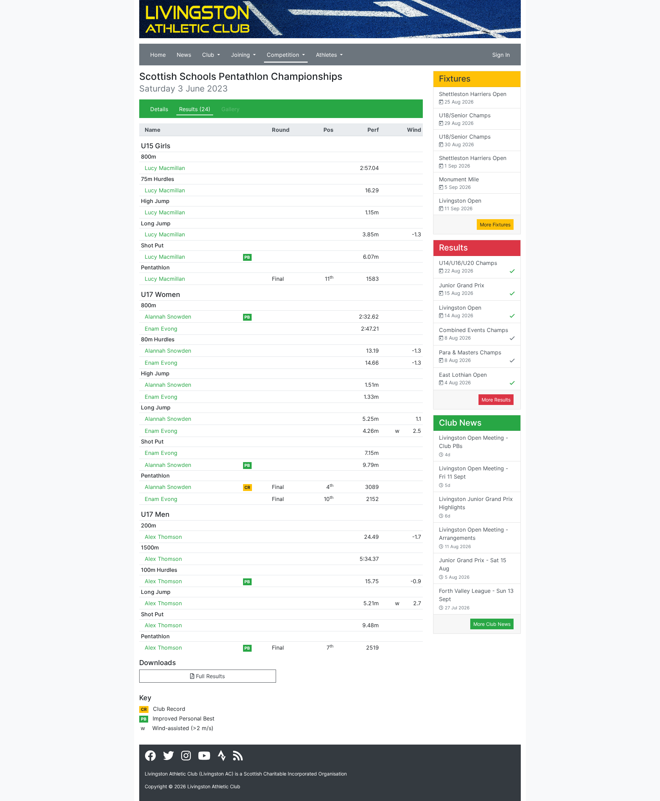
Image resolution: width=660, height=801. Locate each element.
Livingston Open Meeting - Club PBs (473, 445)
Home (158, 54)
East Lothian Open (463, 378)
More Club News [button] (491, 624)
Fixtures (455, 79)
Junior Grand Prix (461, 289)
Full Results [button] (209, 676)
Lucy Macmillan (165, 167)
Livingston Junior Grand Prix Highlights (476, 507)
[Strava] (222, 757)
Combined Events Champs (473, 334)
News (184, 54)
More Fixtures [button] (495, 224)
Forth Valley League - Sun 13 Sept (476, 598)
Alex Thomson (163, 536)
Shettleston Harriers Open (472, 97)
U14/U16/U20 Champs (468, 266)
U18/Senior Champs (465, 119)
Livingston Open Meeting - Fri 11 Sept (473, 476)
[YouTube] (204, 757)
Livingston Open (460, 204)
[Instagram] (186, 757)
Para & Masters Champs (470, 356)
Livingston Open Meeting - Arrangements (473, 537)
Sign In (501, 54)
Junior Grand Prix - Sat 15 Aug (472, 568)
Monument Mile (459, 183)
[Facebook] (150, 757)
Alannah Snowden (168, 316)
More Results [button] (496, 400)
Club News (460, 423)
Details (159, 109)
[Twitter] (168, 757)
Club (209, 54)
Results (194, 109)
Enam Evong (161, 328)
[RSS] (238, 757)
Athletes (327, 54)
